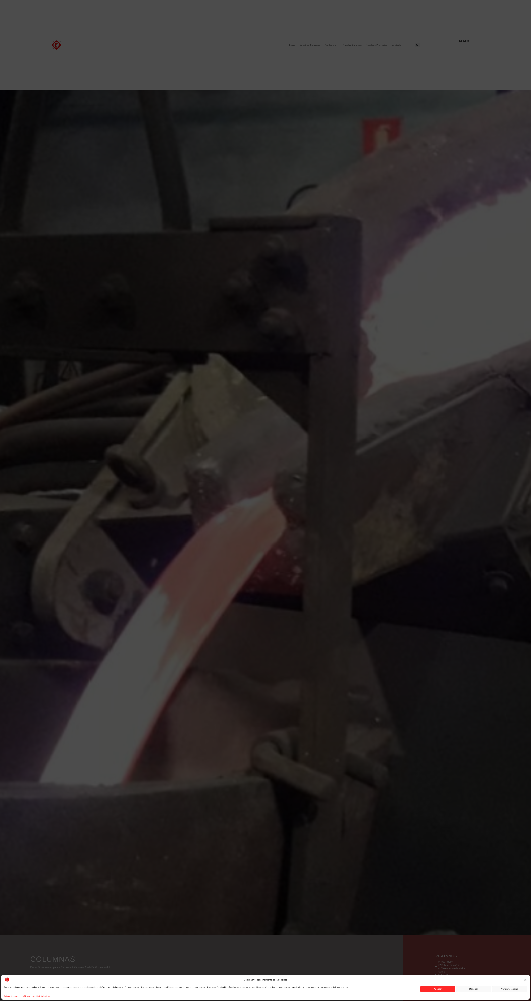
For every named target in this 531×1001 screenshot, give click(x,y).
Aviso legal (45, 996)
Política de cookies (12, 996)
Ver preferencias (509, 989)
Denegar (473, 989)
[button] (525, 980)
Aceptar (438, 989)
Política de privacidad (31, 996)
